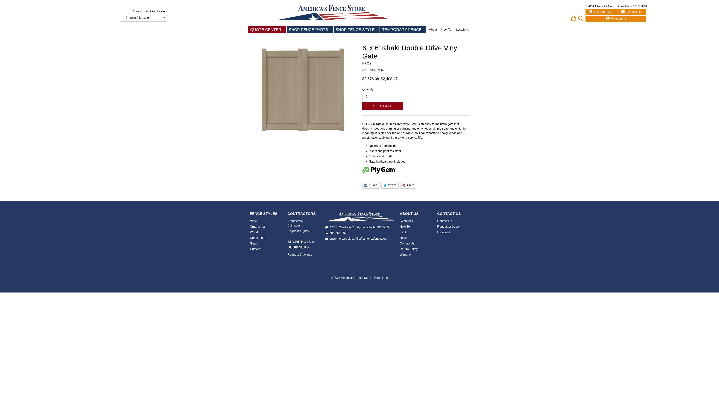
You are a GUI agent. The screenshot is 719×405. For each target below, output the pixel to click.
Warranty (406, 254)
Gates (254, 243)
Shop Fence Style (358, 29)
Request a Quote (298, 231)
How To (446, 29)
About (433, 29)
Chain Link (257, 237)
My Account (618, 18)
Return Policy (409, 249)
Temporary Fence (404, 29)
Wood (254, 232)
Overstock (406, 221)
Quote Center (268, 29)
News (403, 237)
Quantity (367, 89)
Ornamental (258, 226)
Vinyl (253, 221)
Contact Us (633, 12)
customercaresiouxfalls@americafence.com (358, 238)
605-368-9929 (602, 12)
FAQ (403, 232)
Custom (255, 249)
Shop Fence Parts (311, 29)
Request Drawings (299, 254)
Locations (462, 29)
